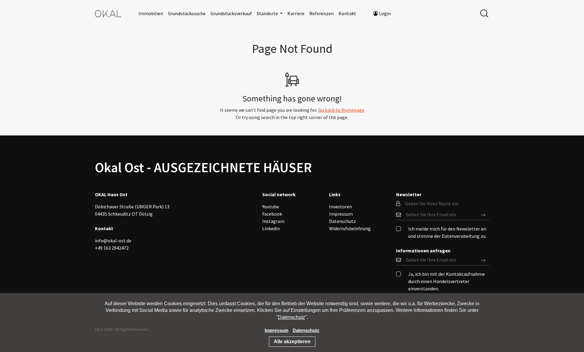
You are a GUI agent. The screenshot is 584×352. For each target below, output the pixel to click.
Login (384, 13)
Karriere (295, 13)
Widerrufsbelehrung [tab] (350, 228)
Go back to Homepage (341, 110)
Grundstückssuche (187, 13)
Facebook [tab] (272, 214)
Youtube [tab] (270, 206)
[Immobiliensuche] (484, 13)
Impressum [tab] (341, 214)
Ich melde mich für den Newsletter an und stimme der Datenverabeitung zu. (447, 232)
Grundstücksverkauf (231, 13)
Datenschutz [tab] (342, 221)
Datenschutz (291, 317)
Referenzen (321, 13)
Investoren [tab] (340, 206)
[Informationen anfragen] (483, 214)
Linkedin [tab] (271, 228)
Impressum (276, 330)
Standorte (268, 13)
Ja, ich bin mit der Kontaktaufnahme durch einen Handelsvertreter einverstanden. (446, 281)
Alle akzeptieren (292, 341)
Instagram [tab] (273, 221)
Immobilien (150, 13)
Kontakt (347, 13)
